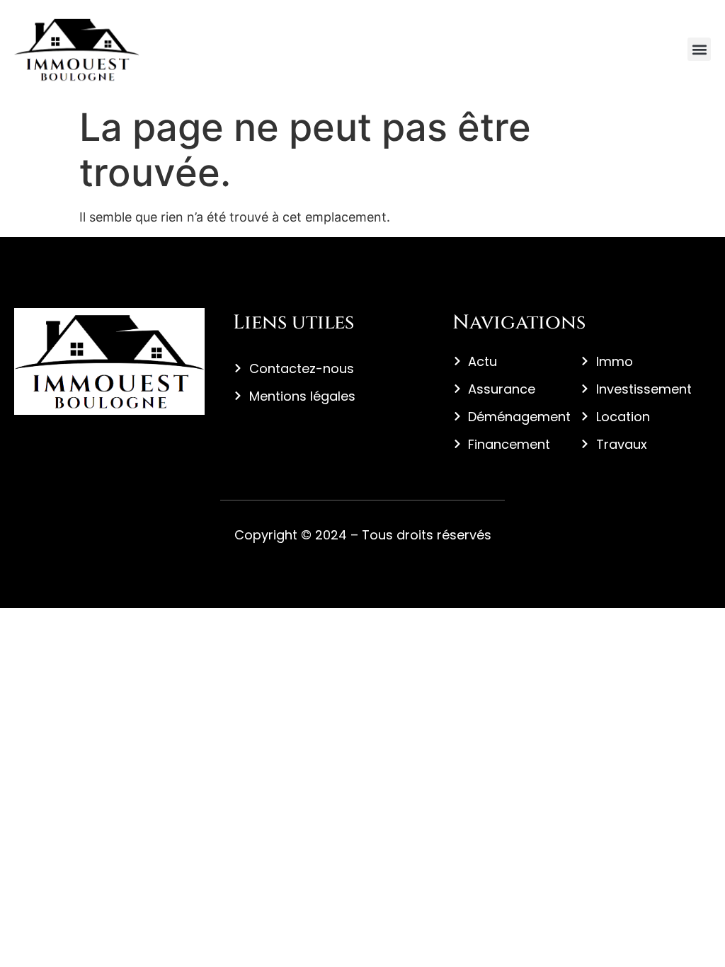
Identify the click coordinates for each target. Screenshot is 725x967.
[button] (699, 49)
